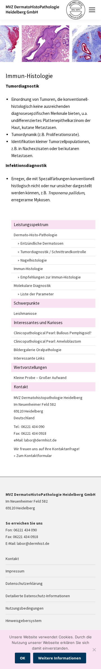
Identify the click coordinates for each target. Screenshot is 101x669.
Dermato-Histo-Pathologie (35, 234)
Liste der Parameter (37, 293)
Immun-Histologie (28, 268)
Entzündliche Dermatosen (41, 243)
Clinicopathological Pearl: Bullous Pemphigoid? (52, 332)
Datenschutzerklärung (24, 583)
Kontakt (12, 558)
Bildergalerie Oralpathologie (37, 349)
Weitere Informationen (59, 658)
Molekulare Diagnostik (32, 285)
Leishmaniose (25, 313)
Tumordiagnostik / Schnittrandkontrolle (53, 251)
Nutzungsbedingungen (24, 608)
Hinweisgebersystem (24, 620)
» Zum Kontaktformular (33, 455)
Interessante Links (29, 358)
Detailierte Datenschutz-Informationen (38, 595)
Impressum (15, 571)
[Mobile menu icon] (92, 9)
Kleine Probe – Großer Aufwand (40, 377)
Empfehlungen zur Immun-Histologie (50, 277)
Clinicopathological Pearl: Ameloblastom (47, 341)
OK (22, 658)
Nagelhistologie (33, 260)
